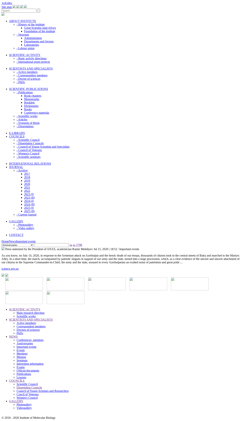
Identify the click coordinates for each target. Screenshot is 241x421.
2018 (27, 177)
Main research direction (30, 312)
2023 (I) (29, 194)
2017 (27, 173)
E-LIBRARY (17, 133)
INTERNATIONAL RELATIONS (30, 163)
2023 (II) (29, 197)
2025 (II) (29, 211)
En (6, 3)
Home (5, 241)
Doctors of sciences (28, 329)
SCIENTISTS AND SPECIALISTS (31, 68)
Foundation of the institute (39, 31)
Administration (33, 38)
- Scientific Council (28, 139)
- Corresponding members (32, 75)
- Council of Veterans (29, 150)
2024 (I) (29, 201)
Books (28, 109)
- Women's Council (28, 153)
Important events (26, 241)
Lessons (21, 377)
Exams (21, 367)
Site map (7, 6)
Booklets (29, 102)
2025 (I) (29, 207)
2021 (27, 187)
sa (71, 245)
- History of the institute (31, 24)
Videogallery (24, 407)
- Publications (25, 92)
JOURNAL (16, 167)
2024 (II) (29, 204)
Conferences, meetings (30, 340)
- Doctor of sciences (28, 78)
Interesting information (30, 363)
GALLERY (16, 221)
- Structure (23, 34)
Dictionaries (31, 106)
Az (3, 3)
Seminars (22, 360)
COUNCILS (16, 136)
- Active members (27, 72)
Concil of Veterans (28, 394)
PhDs (20, 333)
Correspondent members (31, 326)
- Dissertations (25, 126)
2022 (27, 190)
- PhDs (21, 82)
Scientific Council (27, 384)
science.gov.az (10, 268)
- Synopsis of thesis (28, 122)
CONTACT (16, 235)
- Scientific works (27, 116)
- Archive (22, 170)
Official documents (28, 370)
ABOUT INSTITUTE (22, 21)
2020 (27, 184)
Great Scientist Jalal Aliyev (40, 27)
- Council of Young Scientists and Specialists (43, 146)
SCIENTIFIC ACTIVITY (24, 55)
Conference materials (36, 112)
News (12, 241)
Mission (21, 357)
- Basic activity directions (32, 58)
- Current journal (26, 214)
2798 (79, 245)
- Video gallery (25, 228)
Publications (24, 374)
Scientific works (26, 316)
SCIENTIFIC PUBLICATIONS (28, 89)
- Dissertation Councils (30, 143)
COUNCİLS (16, 380)
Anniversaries (25, 343)
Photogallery (24, 404)
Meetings (22, 353)
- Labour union (25, 48)
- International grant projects (33, 61)
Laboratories (31, 44)
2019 (27, 180)
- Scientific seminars (28, 156)
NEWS (13, 336)
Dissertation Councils (29, 387)
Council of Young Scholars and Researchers (43, 391)
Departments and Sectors (39, 41)
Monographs (31, 99)
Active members (26, 323)
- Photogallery (25, 224)
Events (21, 350)
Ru (10, 3)
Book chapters (32, 95)
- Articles (22, 119)
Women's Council (27, 397)
